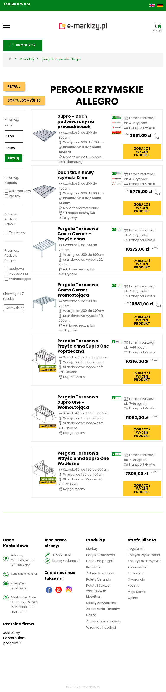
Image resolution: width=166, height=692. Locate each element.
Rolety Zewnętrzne (101, 602)
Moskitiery (94, 596)
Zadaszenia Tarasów (103, 608)
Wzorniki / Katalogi (101, 627)
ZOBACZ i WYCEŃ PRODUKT (142, 151)
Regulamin (136, 548)
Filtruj (13, 158)
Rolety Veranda (98, 579)
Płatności (135, 573)
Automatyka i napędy (103, 621)
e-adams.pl (61, 554)
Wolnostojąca (20, 278)
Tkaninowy (17, 232)
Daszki (91, 615)
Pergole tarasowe (100, 554)
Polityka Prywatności (144, 554)
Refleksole (94, 567)
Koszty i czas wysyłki (144, 561)
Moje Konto (137, 591)
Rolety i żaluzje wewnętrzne (98, 588)
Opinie (133, 597)
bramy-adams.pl (65, 560)
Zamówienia (137, 567)
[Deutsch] (160, 5)
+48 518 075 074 (16, 4)
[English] (152, 5)
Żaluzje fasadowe (100, 573)
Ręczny (14, 196)
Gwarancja (136, 579)
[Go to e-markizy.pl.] (10, 59)
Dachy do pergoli (99, 561)
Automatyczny (21, 191)
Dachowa (16, 268)
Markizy (92, 548)
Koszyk (157, 28)
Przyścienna (18, 273)
